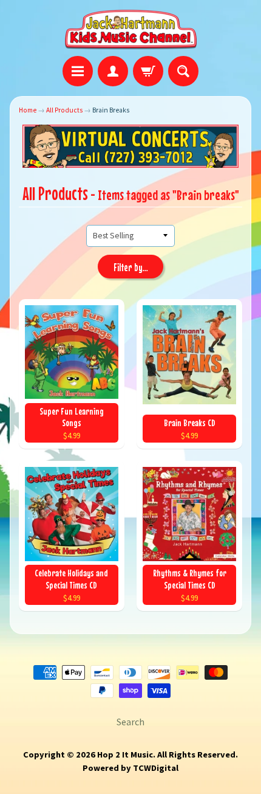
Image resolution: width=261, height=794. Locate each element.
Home (27, 110)
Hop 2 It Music (125, 754)
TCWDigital (155, 767)
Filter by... (131, 267)
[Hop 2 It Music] (130, 30)
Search (130, 722)
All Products (64, 110)
